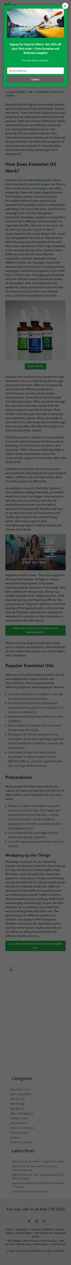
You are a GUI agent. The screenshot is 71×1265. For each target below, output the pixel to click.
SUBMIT (35, 79)
